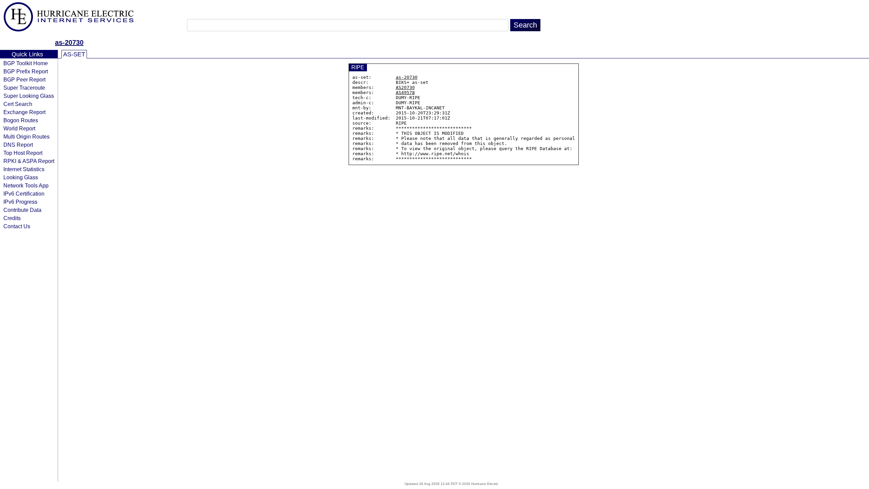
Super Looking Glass (28, 96)
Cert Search (17, 104)
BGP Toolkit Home (25, 63)
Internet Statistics (23, 169)
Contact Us (16, 226)
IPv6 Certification (23, 194)
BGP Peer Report (24, 79)
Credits (12, 218)
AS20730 (405, 87)
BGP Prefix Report (25, 71)
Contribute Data (22, 210)
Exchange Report (24, 112)
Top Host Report (22, 153)
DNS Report (18, 145)
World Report (19, 128)
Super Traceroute (24, 88)
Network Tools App (26, 185)
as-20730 (69, 42)
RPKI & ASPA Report (28, 161)
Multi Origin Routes (26, 136)
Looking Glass (20, 177)
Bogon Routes (20, 120)
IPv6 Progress (20, 202)
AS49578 (405, 92)
